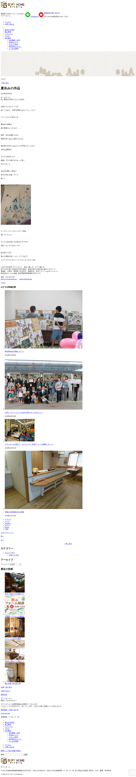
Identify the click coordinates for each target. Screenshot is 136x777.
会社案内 (8, 38)
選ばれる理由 (9, 30)
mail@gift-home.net (25, 279)
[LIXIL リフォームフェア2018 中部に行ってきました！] (43, 409)
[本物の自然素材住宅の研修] (43, 508)
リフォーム (9, 34)
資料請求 (47, 13)
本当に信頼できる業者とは (14, 594)
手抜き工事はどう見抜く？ (14, 661)
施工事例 (8, 32)
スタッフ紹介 (13, 44)
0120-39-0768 (5, 713)
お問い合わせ (55, 13)
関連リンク (5, 751)
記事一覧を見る (6, 687)
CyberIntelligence (28, 774)
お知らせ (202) (14, 555)
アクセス (8, 22)
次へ (2, 540)
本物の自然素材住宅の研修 (14, 512)
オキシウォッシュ (7, 532)
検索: (2, 754)
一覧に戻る (5, 83)
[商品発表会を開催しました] (43, 348)
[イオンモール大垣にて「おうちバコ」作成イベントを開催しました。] (20, 441)
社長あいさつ (13, 42)
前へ (2, 536)
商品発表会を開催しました (14, 351)
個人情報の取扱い (15, 751)
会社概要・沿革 (14, 40)
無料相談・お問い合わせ (9, 710)
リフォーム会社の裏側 (13, 639)
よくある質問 (13, 48)
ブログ (7, 36)
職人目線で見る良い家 (13, 683)
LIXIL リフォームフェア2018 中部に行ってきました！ (24, 412)
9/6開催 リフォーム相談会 (14, 616)
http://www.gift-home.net (9, 279)
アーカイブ (5, 564)
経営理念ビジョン (15, 46)
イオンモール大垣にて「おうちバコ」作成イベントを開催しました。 (29, 444)
